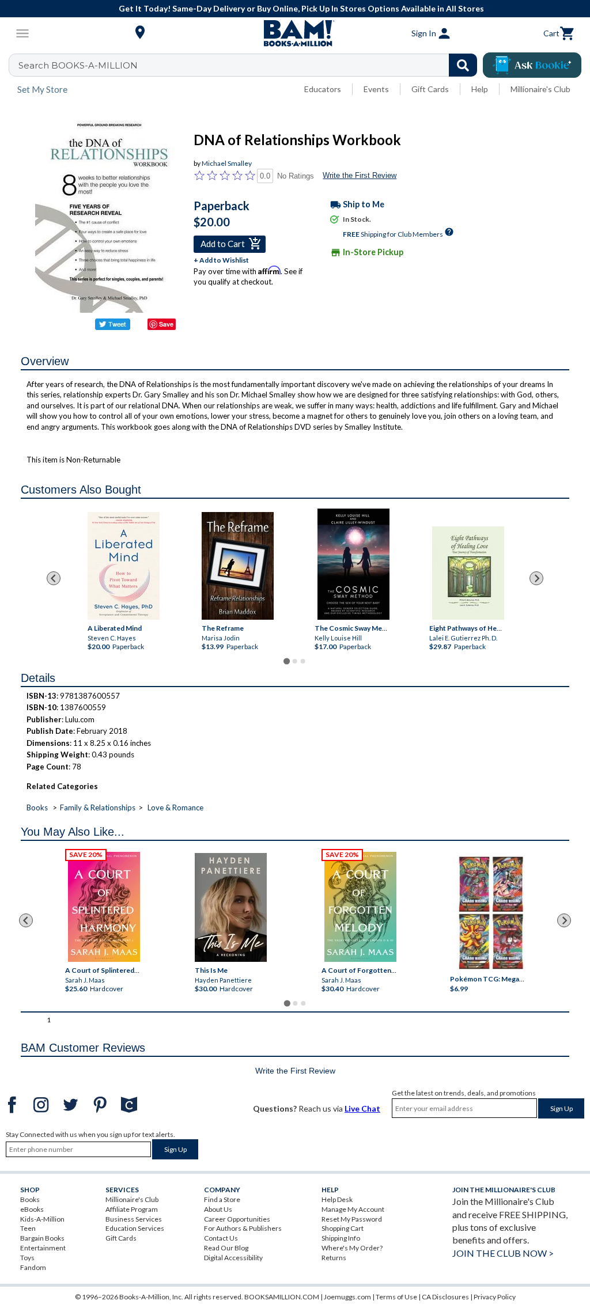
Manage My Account (353, 1209)
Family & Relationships (97, 807)
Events (376, 89)
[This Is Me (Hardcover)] (231, 907)
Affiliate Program (131, 1209)
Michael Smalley (227, 163)
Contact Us (221, 1238)
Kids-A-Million (42, 1219)
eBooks (32, 1209)
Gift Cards (430, 89)
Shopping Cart (343, 1228)
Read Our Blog (226, 1247)
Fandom (33, 1267)
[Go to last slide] (53, 578)
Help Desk (337, 1199)
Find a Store (222, 1199)
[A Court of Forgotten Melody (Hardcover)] (360, 907)
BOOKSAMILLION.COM (281, 1296)
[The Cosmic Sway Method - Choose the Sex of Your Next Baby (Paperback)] (353, 564)
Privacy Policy (495, 1296)
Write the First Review (359, 175)
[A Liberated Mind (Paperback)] (124, 566)
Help (479, 89)
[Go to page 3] (303, 661)
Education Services (134, 1228)
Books (37, 807)
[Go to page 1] (286, 661)
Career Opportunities (237, 1219)
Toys (27, 1257)
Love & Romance (175, 807)
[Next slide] (536, 578)
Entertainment (43, 1247)
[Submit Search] (463, 65)
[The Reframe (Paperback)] (238, 566)
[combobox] (250, 65)
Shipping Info (341, 1238)
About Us (218, 1209)
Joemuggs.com (347, 1296)
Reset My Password (352, 1219)
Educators (322, 89)
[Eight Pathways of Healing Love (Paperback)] (468, 573)
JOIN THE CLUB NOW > (503, 1253)
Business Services (133, 1219)
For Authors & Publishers (243, 1228)
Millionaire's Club (540, 89)
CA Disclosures (445, 1296)
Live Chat (362, 1108)
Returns (334, 1257)
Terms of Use (396, 1296)
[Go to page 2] (295, 661)
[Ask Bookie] (532, 65)
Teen (28, 1228)
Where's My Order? (352, 1247)
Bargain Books (42, 1238)
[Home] (295, 33)
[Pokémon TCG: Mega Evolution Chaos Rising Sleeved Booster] (491, 913)
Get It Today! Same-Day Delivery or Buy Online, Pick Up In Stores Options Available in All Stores (301, 8)
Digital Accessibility (233, 1257)
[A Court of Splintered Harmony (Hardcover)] (104, 907)
